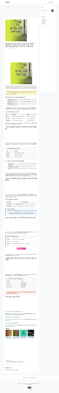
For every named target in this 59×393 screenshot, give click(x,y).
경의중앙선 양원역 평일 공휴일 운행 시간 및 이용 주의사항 (14, 361)
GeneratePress (33, 377)
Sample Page (51, 2)
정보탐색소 (19, 383)
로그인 (14, 369)
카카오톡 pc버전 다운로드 (33, 383)
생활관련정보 (44, 22)
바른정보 (7, 2)
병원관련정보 (44, 19)
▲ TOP (29, 387)
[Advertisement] (21, 11)
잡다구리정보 (8, 360)
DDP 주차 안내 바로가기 (21, 248)
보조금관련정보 (44, 20)
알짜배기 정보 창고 (25, 383)
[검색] (52, 11)
